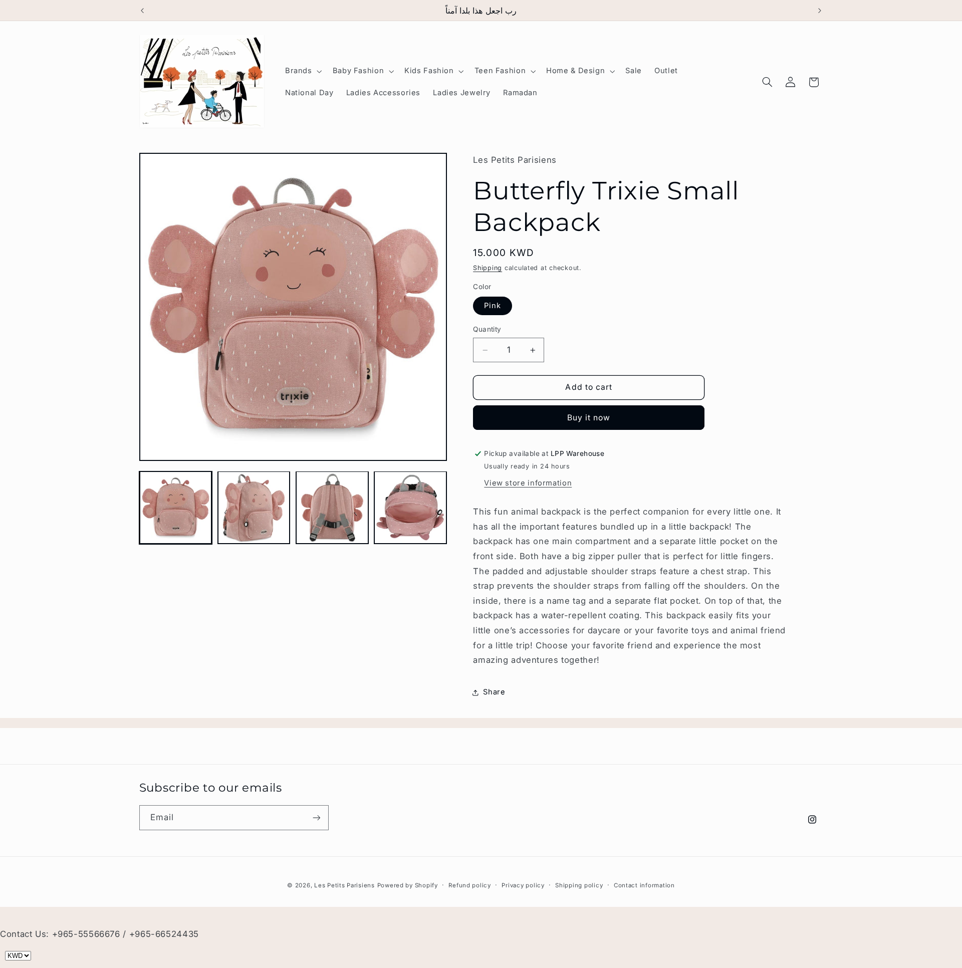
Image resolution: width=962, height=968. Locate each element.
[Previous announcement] (142, 11)
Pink (492, 305)
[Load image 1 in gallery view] (175, 507)
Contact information (644, 885)
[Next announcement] (820, 11)
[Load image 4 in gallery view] (410, 507)
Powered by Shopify (407, 885)
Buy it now (589, 417)
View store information (528, 483)
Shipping (487, 268)
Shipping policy (579, 885)
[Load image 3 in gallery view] (332, 507)
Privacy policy (523, 885)
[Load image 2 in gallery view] (254, 507)
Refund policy (469, 885)
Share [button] (494, 691)
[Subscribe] (316, 817)
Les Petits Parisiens (344, 885)
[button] (302, 71)
